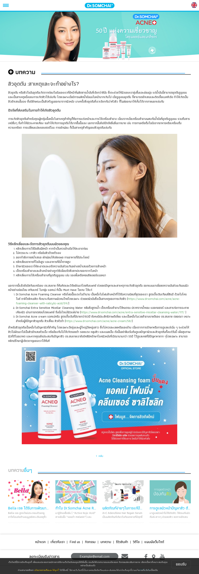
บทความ (105, 542)
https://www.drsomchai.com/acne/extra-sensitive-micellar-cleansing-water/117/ (132, 312)
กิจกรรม (90, 542)
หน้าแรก (40, 542)
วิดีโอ (136, 542)
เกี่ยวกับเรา (58, 542)
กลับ (100, 456)
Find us (75, 542)
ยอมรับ (181, 564)
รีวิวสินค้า (122, 542)
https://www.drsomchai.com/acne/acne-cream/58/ (99, 321)
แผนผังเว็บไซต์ (154, 542)
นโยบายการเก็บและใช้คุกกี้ (46, 570)
